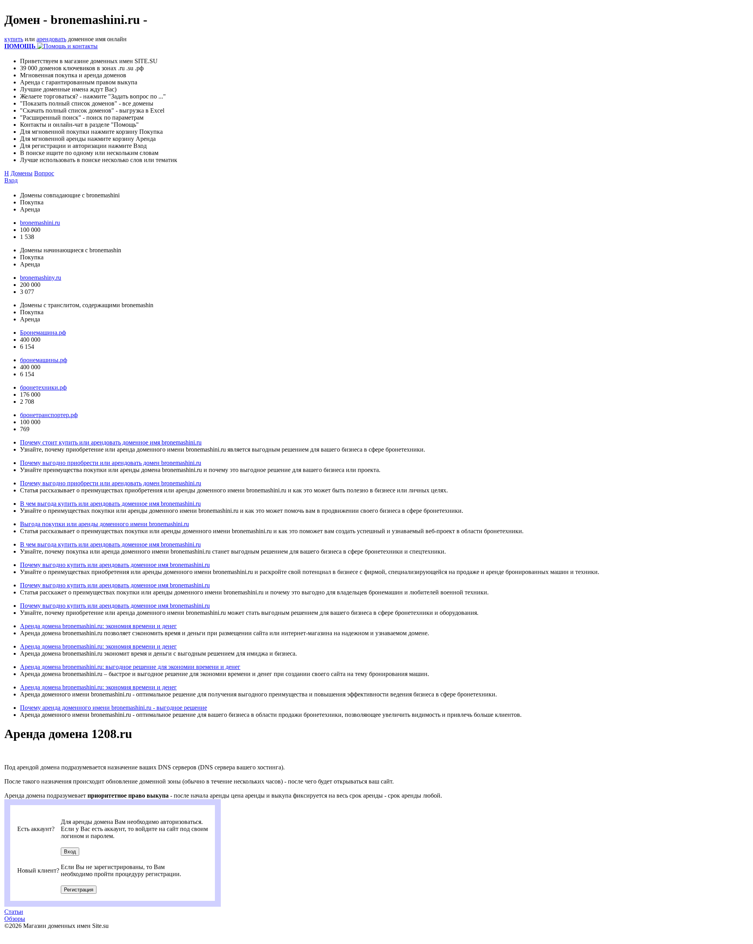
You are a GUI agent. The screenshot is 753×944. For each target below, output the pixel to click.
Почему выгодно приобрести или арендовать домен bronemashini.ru (110, 462)
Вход (11, 180)
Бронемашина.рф (43, 332)
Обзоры (14, 918)
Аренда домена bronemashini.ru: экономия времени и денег (98, 626)
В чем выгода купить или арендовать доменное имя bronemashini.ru (110, 503)
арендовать (51, 39)
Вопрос (44, 173)
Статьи (13, 911)
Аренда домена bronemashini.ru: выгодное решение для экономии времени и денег (130, 666)
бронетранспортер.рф (49, 415)
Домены (22, 173)
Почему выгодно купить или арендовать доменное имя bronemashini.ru (115, 564)
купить (13, 39)
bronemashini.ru (40, 222)
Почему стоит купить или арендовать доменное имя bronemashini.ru (111, 442)
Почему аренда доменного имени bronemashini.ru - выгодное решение (113, 707)
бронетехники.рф (43, 387)
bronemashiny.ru (40, 277)
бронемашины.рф (43, 360)
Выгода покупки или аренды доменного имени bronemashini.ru (104, 524)
